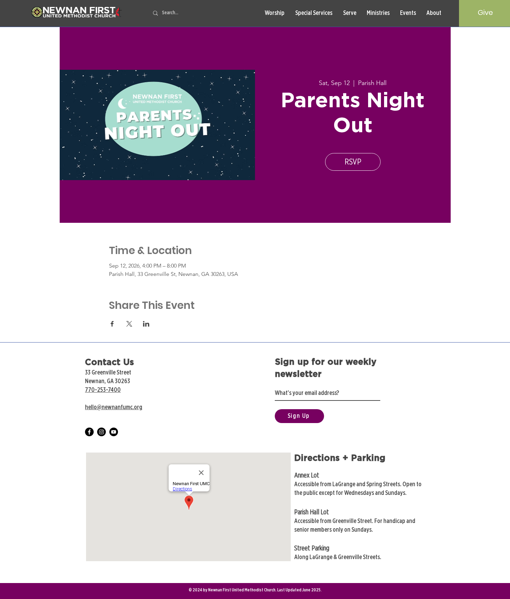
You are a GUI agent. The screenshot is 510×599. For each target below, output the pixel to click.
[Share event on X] (129, 324)
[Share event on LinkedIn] (146, 324)
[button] (274, 13)
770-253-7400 (103, 390)
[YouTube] (113, 432)
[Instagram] (101, 432)
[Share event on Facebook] (112, 324)
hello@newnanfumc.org (113, 407)
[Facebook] (89, 432)
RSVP (353, 162)
